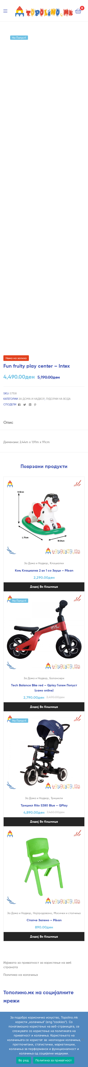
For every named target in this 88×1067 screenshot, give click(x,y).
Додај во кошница (44, 587)
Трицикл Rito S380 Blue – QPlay (44, 805)
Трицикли (57, 798)
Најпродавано (42, 913)
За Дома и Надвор (31, 398)
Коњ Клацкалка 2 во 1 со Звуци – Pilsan (44, 570)
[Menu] (8, 10)
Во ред (24, 1060)
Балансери (56, 678)
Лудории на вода (58, 398)
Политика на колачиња (20, 974)
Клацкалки (57, 563)
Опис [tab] (8, 422)
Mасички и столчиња (67, 913)
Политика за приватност (53, 1060)
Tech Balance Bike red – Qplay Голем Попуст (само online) (44, 687)
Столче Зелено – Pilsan (44, 920)
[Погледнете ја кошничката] (78, 10)
